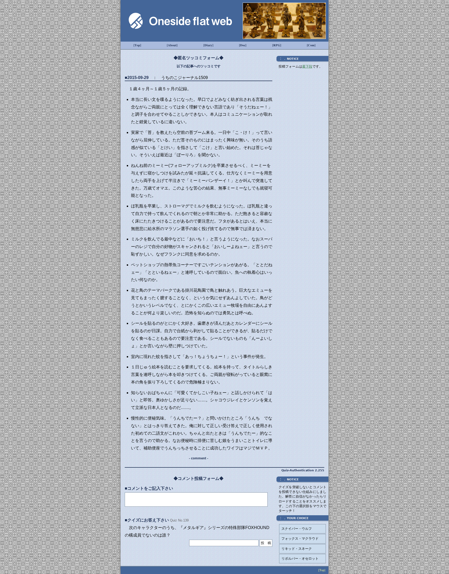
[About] (172, 45)
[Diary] (208, 45)
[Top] (137, 45)
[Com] (311, 45)
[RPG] (276, 45)
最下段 (307, 66)
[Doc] (242, 45)
